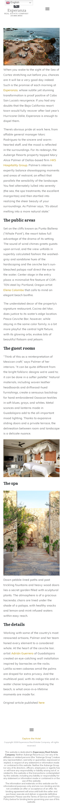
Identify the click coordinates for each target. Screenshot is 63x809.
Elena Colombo (13, 290)
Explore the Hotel (31, 738)
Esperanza (10, 90)
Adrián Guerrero (22, 653)
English (14, 2)
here (42, 702)
